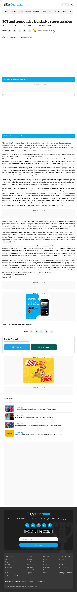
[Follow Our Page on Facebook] (27, 525)
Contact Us (41, 581)
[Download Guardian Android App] (30, 531)
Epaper (14, 11)
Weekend (62, 559)
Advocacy (8, 567)
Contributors (9, 556)
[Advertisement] (38, 474)
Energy (7, 565)
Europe (29, 559)
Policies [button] (31, 581)
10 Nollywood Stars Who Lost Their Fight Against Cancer (34, 417)
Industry (46, 565)
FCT (10, 324)
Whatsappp (45, 347)
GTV (71, 11)
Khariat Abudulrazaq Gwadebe (22, 324)
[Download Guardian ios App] (46, 531)
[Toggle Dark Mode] (65, 4)
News (7, 11)
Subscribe (38, 545)
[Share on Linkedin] (29, 31)
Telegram (18, 347)
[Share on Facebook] (9, 31)
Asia (6, 573)
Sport (45, 11)
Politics (28, 11)
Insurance (47, 567)
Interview (62, 562)
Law (60, 570)
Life (50, 11)
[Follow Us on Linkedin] (44, 525)
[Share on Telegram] (24, 31)
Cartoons (30, 567)
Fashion (46, 559)
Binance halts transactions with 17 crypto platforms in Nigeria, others (38, 434)
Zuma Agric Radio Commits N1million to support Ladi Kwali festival (38, 426)
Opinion (57, 11)
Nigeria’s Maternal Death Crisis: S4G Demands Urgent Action (35, 409)
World (45, 573)
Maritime (46, 570)
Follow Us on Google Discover (45, 31)
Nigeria (29, 573)
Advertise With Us (20, 581)
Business (36, 11)
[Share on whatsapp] (19, 31)
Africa (7, 570)
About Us (8, 581)
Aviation (8, 559)
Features (46, 556)
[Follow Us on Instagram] (38, 525)
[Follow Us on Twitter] (33, 525)
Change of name (65, 573)
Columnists (31, 570)
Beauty (29, 562)
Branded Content (11, 575)
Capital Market (10, 562)
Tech (64, 11)
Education (30, 565)
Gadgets (62, 567)
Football (46, 562)
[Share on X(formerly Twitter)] (14, 31)
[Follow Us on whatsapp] (50, 525)
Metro (21, 11)
